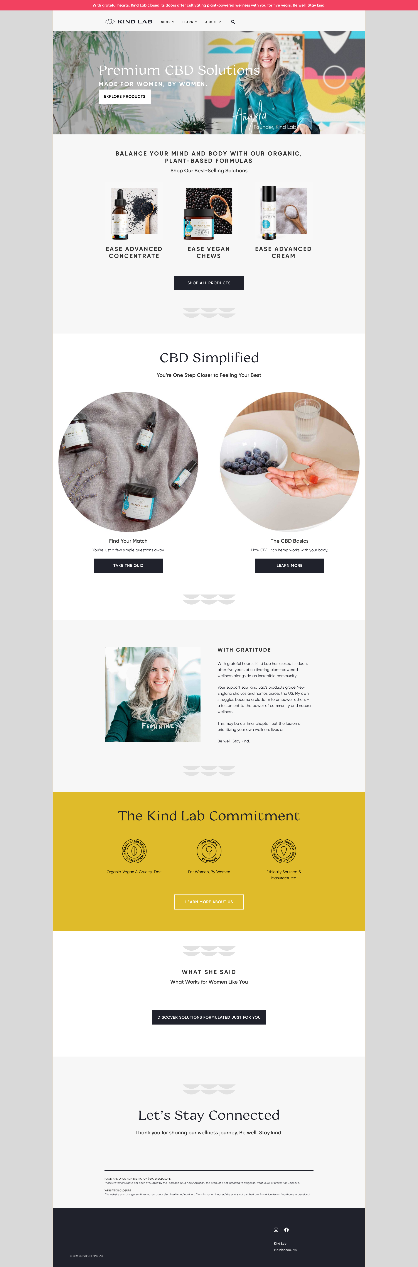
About (211, 22)
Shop (166, 22)
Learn (188, 22)
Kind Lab (128, 20)
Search (233, 18)
